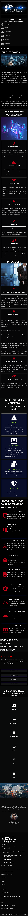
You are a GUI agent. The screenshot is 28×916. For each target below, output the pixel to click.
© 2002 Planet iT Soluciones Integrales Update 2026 (14, 914)
